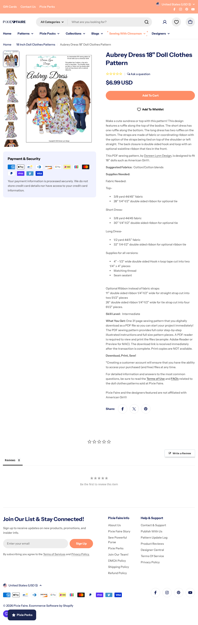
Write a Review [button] (182, 453)
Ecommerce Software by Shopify (51, 605)
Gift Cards (10, 6)
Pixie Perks (47, 6)
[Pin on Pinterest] (145, 409)
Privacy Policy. (80, 554)
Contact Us (28, 6)
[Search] (146, 22)
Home (7, 44)
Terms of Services (54, 554)
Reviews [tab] (10, 460)
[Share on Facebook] (122, 409)
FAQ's (175, 379)
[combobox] (94, 22)
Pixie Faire (21, 605)
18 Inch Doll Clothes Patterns (35, 44)
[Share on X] (134, 409)
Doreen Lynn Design (157, 155)
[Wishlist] (176, 22)
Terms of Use (156, 379)
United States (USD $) (176, 4)
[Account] (164, 22)
